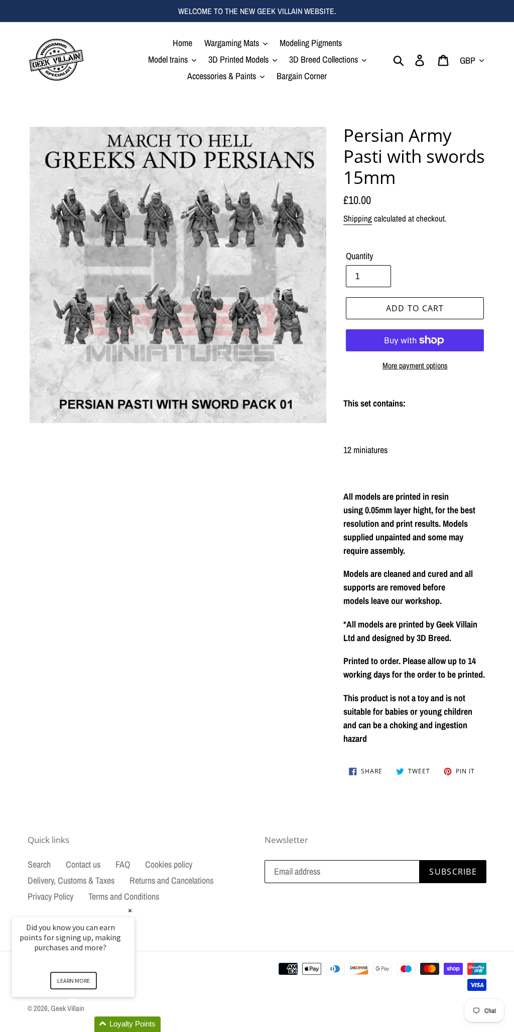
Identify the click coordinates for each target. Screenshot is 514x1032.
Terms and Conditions (123, 896)
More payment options (415, 365)
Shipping (357, 218)
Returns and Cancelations (171, 880)
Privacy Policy (50, 896)
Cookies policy (168, 864)
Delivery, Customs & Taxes (71, 880)
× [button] (130, 910)
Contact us (83, 864)
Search (39, 864)
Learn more (73, 980)
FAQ (122, 864)
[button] (85, 1024)
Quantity (359, 256)
